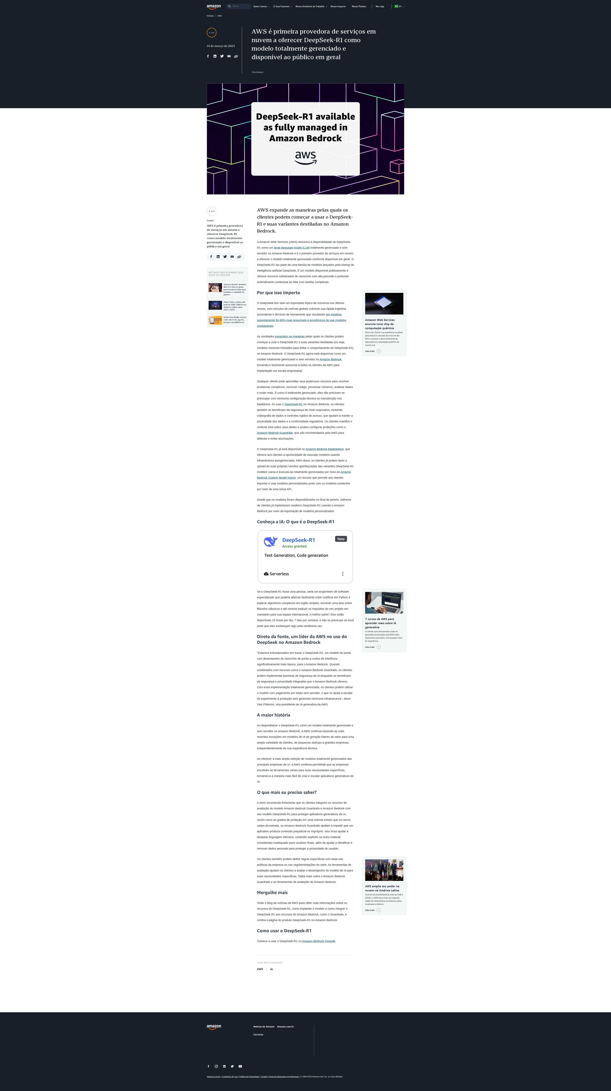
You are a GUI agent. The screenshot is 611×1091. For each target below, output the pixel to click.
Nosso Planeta (359, 6)
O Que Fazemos (281, 6)
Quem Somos (260, 6)
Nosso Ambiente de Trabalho (310, 6)
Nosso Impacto (338, 6)
